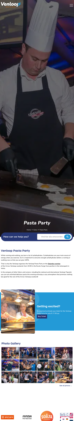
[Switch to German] (67, 419)
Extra (35, 230)
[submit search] (67, 236)
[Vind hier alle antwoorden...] (54, 237)
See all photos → (65, 386)
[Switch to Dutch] (63, 419)
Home (29, 230)
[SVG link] (71, 5)
